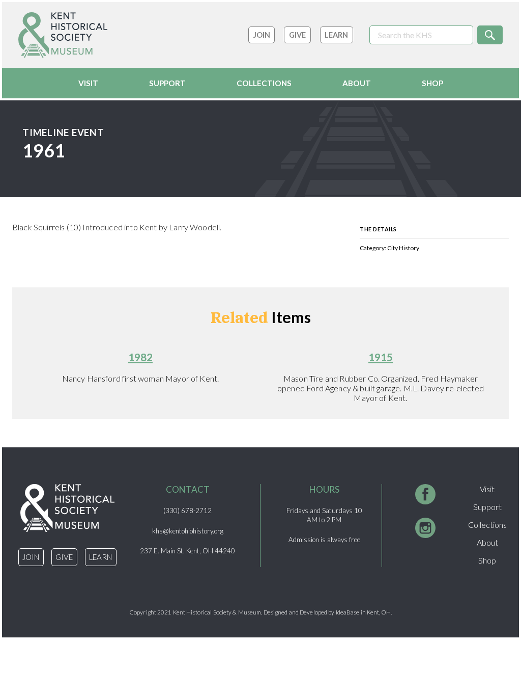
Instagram (425, 530)
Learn (336, 35)
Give (297, 35)
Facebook (425, 497)
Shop (432, 83)
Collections (264, 83)
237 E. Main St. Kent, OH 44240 (187, 551)
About (356, 83)
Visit (88, 83)
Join (261, 35)
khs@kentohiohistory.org (187, 531)
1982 (140, 357)
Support (167, 83)
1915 (380, 357)
